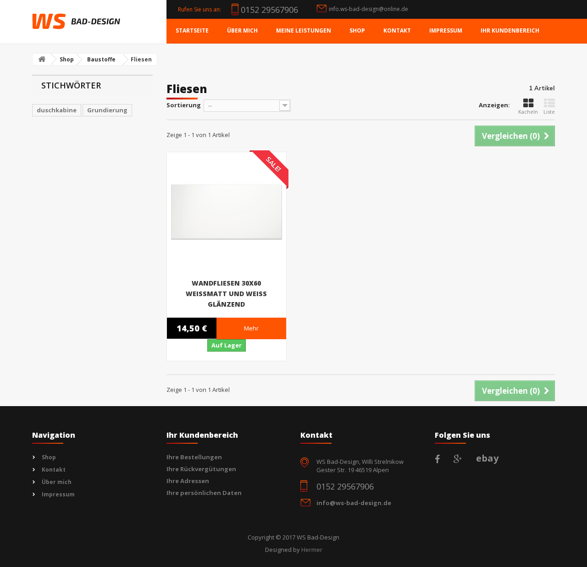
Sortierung (183, 105)
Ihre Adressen (187, 481)
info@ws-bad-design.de (353, 503)
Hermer (311, 549)
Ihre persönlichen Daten (204, 493)
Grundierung (107, 110)
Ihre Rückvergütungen (201, 469)
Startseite (192, 30)
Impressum (445, 30)
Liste (549, 111)
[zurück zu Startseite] (41, 59)
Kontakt (397, 30)
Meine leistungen (303, 30)
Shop (357, 30)
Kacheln (528, 111)
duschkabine (57, 110)
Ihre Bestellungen (194, 457)
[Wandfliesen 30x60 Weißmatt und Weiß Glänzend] (226, 211)
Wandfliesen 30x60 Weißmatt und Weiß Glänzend (226, 293)
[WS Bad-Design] (76, 21)
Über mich (242, 30)
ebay (487, 458)
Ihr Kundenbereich (510, 30)
